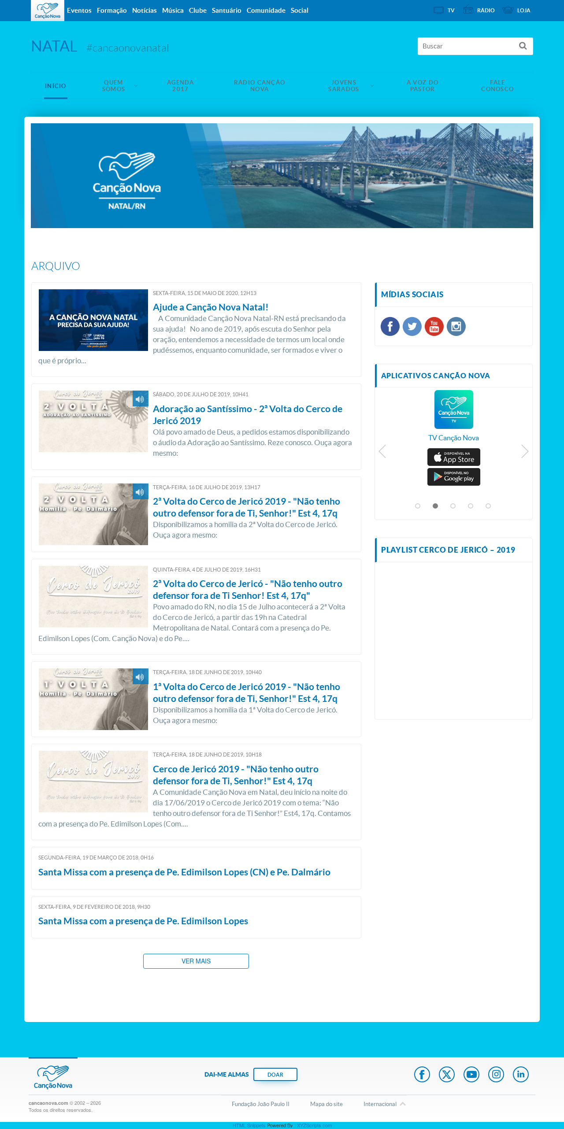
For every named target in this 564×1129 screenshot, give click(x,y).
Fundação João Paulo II (260, 1104)
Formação (112, 10)
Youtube (471, 1075)
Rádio (486, 10)
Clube (198, 10)
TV (451, 10)
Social (299, 10)
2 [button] (435, 506)
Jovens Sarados (343, 85)
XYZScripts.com (314, 1125)
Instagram (496, 1075)
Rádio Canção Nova (260, 85)
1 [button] (418, 506)
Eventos (79, 10)
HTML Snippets (249, 1125)
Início (56, 86)
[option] (453, 420)
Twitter (447, 1075)
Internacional (380, 1104)
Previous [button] (382, 454)
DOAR (275, 1074)
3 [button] (453, 506)
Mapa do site (326, 1104)
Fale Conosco (497, 85)
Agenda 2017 (180, 85)
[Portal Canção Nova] (47, 10)
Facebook (422, 1075)
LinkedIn (521, 1075)
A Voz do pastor (422, 85)
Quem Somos (114, 85)
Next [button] (524, 454)
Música (173, 10)
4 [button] (471, 506)
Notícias (144, 10)
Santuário (226, 10)
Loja (524, 10)
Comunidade (266, 10)
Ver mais (196, 960)
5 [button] (488, 506)
